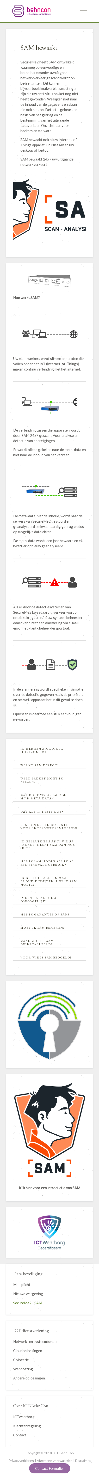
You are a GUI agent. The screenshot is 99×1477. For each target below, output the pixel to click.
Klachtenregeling (27, 1426)
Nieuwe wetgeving (28, 1294)
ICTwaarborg (24, 1417)
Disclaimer (83, 1460)
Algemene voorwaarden (55, 1460)
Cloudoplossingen (27, 1350)
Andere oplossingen (29, 1378)
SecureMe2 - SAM (27, 1303)
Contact (19, 1435)
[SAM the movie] (49, 1129)
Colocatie (21, 1360)
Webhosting (23, 1369)
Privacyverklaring (21, 1460)
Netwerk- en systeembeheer (35, 1341)
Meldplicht (21, 1284)
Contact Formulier (49, 1468)
